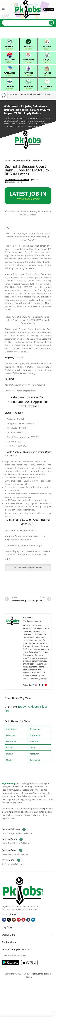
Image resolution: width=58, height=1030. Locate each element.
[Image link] (23, 890)
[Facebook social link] (4, 920)
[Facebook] (33, 685)
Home (7, 160)
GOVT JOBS (47, 59)
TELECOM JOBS (47, 86)
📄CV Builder (49, 9)
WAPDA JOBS (9, 73)
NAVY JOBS (28, 73)
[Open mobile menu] (3, 9)
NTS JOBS (47, 46)
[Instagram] (36, 685)
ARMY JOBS (28, 46)
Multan (9, 753)
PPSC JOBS (28, 86)
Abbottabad (11, 729)
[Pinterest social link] (23, 920)
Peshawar (34, 753)
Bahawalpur (35, 729)
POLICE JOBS (10, 59)
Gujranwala (35, 735)
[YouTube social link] (19, 920)
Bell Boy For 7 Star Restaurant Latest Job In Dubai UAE (30, 94)
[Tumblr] (42, 685)
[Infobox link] (14, 829)
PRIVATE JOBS (28, 59)
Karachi (9, 747)
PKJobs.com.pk (9, 783)
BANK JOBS (9, 46)
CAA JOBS (10, 86)
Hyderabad (11, 741)
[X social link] (9, 920)
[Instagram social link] (14, 920)
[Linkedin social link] (33, 920)
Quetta (9, 760)
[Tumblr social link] (28, 920)
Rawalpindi (35, 760)
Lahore (33, 747)
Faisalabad (11, 735)
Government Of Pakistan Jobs (27, 160)
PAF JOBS (47, 73)
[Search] (51, 23)
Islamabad (34, 741)
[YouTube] (46, 685)
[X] (39, 685)
